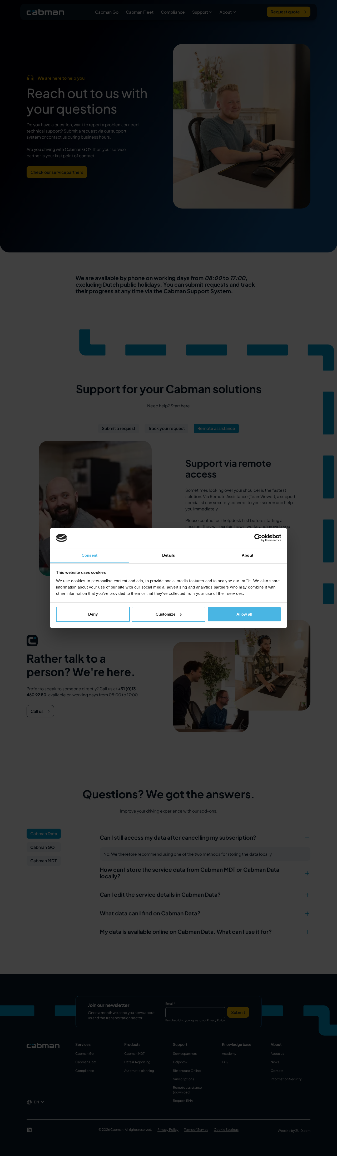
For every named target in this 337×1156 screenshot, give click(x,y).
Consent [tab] (89, 555)
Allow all (244, 614)
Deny (93, 614)
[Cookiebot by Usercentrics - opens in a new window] (258, 538)
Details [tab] (168, 555)
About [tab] (247, 555)
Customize (165, 614)
